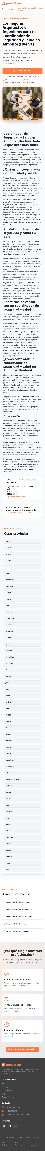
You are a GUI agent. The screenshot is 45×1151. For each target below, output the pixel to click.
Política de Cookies (5, 1144)
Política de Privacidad (18, 1144)
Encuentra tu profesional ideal (21, 1049)
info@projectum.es (12, 1107)
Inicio (4, 1083)
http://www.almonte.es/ (15, 496)
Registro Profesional (10, 1097)
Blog (3, 1093)
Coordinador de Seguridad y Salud (19, 512)
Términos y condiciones (34, 1144)
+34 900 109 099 (11, 1111)
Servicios (5, 1087)
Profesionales (10, 9)
